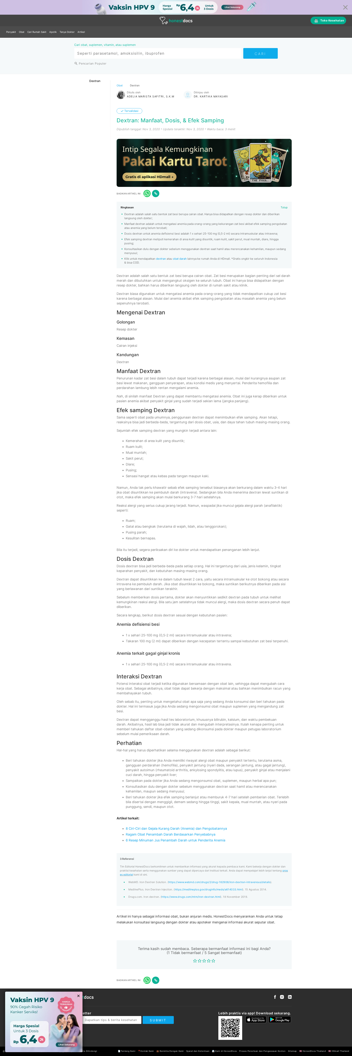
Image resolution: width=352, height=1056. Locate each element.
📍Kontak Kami (146, 1051)
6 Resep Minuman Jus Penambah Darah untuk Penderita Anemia (175, 840)
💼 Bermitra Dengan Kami (170, 1051)
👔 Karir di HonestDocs (224, 1051)
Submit (158, 1020)
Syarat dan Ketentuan (198, 1051)
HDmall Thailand (340, 1051)
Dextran (94, 81)
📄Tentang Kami (126, 1051)
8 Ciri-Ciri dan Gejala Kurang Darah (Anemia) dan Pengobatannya (176, 828)
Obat (21, 31)
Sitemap (292, 1051)
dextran (161, 258)
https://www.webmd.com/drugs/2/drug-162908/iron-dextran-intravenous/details (219, 882)
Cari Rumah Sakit (36, 31)
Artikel (81, 31)
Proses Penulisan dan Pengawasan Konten (262, 1051)
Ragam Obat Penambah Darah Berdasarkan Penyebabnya (170, 834)
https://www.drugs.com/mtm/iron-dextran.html (191, 896)
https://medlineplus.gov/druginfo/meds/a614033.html (209, 889)
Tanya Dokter (67, 31)
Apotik (53, 31)
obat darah (180, 258)
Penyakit (11, 31)
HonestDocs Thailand (314, 1051)
